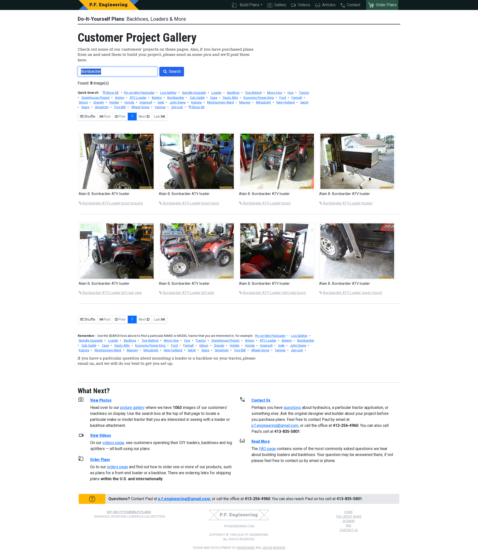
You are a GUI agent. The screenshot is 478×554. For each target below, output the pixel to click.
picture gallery (132, 407)
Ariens (119, 97)
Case (213, 97)
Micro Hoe (274, 92)
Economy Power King (258, 97)
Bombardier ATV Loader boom (267, 203)
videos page (113, 442)
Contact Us (349, 530)
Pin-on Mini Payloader (139, 92)
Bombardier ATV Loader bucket (347, 203)
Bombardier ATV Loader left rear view (112, 293)
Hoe (291, 92)
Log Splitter (168, 92)
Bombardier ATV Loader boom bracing (113, 203)
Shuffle (89, 116)
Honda (129, 102)
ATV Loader (138, 97)
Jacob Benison (273, 548)
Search (174, 71)
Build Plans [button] (249, 4)
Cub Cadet (197, 97)
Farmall (297, 97)
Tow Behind (253, 92)
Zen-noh (177, 107)
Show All (112, 92)
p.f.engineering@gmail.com (274, 425)
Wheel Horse (140, 107)
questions (292, 407)
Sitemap (349, 521)
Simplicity (102, 107)
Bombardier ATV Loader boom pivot (191, 203)
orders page (117, 466)
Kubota (196, 102)
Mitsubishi (263, 102)
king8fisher (246, 548)
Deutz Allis (230, 97)
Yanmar (160, 107)
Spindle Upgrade (194, 92)
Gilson (83, 102)
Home (348, 512)
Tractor (304, 92)
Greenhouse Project (95, 97)
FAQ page (267, 448)
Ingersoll (146, 102)
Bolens (157, 97)
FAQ (348, 525)
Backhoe (233, 92)
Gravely (98, 102)
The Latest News (348, 516)
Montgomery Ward (220, 102)
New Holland (285, 102)
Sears (85, 107)
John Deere (178, 102)
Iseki (161, 102)
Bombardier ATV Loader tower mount (352, 293)
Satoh (304, 102)
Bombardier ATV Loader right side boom (274, 293)
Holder (114, 102)
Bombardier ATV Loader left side (188, 293)
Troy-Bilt (120, 107)
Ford (282, 97)
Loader (216, 92)
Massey (244, 102)
